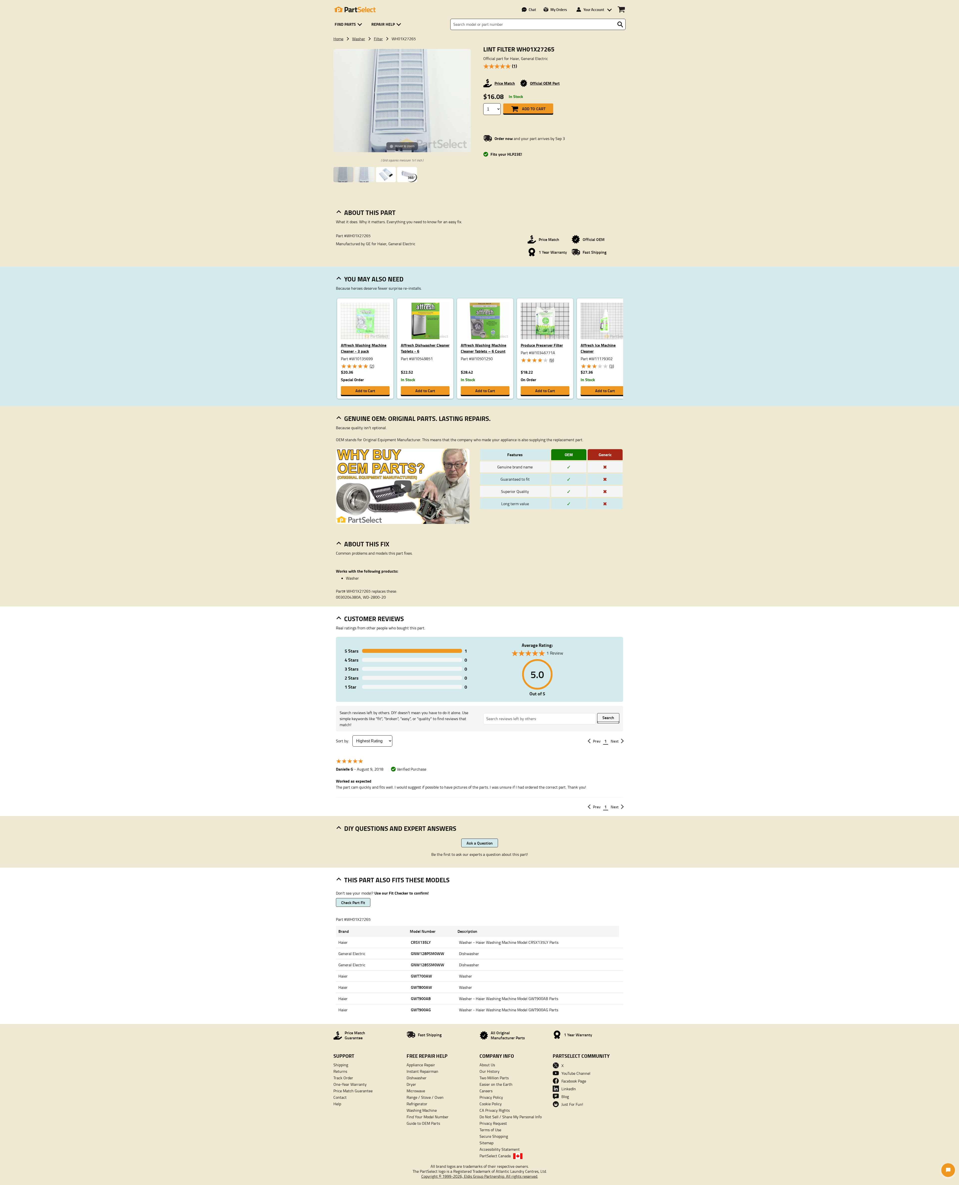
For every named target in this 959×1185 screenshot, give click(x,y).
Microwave (416, 1091)
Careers (486, 1091)
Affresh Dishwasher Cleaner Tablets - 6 (425, 348)
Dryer (411, 1084)
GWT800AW (421, 987)
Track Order (343, 1078)
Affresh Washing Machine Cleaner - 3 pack (363, 348)
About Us (487, 1065)
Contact (340, 1097)
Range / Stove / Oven (425, 1097)
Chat (532, 9)
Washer (358, 38)
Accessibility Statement (500, 1149)
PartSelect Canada (495, 1155)
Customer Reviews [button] (374, 618)
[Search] (620, 24)
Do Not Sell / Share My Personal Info (511, 1117)
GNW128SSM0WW (427, 965)
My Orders (558, 9)
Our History (489, 1071)
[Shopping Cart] (621, 9)
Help (337, 1104)
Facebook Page (573, 1081)
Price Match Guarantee (353, 1091)
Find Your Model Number (428, 1117)
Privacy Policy (491, 1097)
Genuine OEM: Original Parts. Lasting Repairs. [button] (417, 418)
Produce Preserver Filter (542, 345)
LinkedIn (568, 1089)
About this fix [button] (366, 544)
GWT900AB (421, 998)
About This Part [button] (370, 212)
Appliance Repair (421, 1065)
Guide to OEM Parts (423, 1123)
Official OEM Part (545, 83)
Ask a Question (480, 843)
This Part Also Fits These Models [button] (397, 880)
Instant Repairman (422, 1071)
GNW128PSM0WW (427, 953)
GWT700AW (421, 976)
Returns (340, 1071)
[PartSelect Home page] (354, 9)
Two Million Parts (494, 1078)
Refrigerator (417, 1104)
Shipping (340, 1065)
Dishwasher (417, 1078)
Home (338, 38)
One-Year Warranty (350, 1084)
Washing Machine (422, 1110)
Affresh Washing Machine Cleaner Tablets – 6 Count (483, 348)
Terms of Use (490, 1130)
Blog (565, 1096)
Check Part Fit (353, 902)
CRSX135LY (421, 942)
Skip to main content (480, 41)
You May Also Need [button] (374, 279)
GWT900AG (421, 1010)
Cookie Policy (491, 1104)
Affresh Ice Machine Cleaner (598, 348)
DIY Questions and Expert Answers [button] (400, 828)
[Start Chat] (948, 1170)
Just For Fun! (572, 1104)
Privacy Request (493, 1123)
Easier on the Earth (496, 1084)
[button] (349, 24)
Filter (378, 38)
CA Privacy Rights (495, 1110)
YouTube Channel (575, 1073)
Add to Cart (533, 108)
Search (608, 717)
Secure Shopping (494, 1136)
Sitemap (486, 1143)
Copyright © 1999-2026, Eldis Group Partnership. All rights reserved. (479, 1176)
